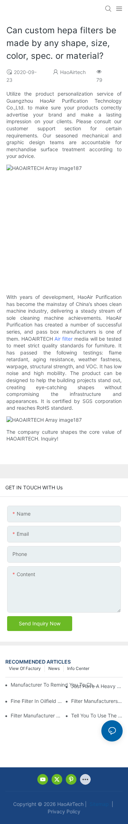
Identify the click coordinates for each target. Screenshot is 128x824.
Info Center (78, 668)
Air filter (63, 339)
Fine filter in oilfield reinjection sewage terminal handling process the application (36, 701)
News (54, 668)
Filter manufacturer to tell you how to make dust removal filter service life (36, 715)
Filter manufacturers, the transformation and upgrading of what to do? (97, 701)
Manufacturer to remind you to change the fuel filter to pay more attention (54, 685)
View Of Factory (25, 668)
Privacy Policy (64, 811)
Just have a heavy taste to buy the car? (97, 686)
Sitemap (98, 804)
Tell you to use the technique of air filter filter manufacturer (97, 715)
